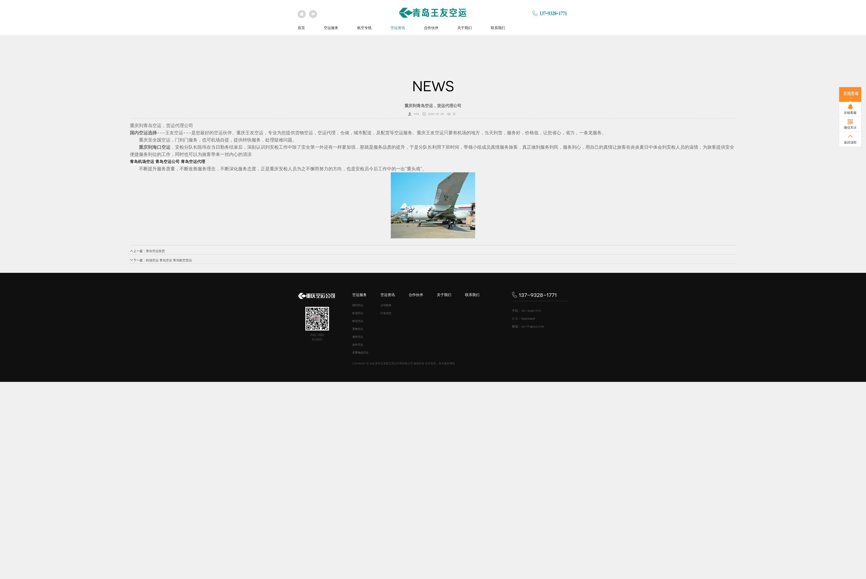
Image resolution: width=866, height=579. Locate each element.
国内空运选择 (143, 132)
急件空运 (357, 344)
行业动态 (385, 313)
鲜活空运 (357, 321)
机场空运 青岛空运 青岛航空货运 (169, 260)
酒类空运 (357, 336)
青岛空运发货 (155, 251)
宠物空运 (357, 329)
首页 (301, 28)
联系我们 (498, 28)
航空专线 (364, 28)
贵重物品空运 (360, 352)
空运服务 (331, 28)
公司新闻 (385, 305)
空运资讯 (398, 28)
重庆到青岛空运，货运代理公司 (161, 125)
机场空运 (357, 313)
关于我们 (464, 28)
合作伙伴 (431, 28)
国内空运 (357, 305)
